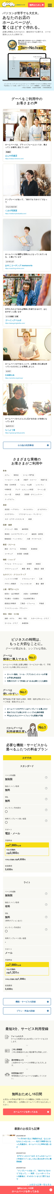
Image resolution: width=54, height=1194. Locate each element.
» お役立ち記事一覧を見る (39, 1184)
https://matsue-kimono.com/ (14, 158)
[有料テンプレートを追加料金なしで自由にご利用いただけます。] (46, 820)
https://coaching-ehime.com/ (14, 268)
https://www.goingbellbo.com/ (15, 323)
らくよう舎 (10, 429)
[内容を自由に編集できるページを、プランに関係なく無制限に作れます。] (46, 777)
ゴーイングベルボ (13, 320)
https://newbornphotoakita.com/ (15, 213)
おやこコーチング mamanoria (18, 265)
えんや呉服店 (11, 155)
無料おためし (36, 4)
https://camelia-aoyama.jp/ (14, 378)
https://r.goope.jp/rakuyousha (15, 433)
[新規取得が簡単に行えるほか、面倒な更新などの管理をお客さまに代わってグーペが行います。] (46, 788)
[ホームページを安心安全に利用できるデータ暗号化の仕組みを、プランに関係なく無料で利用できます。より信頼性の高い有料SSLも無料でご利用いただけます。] (46, 799)
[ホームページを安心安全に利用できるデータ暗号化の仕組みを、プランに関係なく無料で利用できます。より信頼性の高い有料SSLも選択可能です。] (46, 917)
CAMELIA (9, 375)
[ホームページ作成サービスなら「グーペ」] (13, 4)
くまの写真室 (11, 210)
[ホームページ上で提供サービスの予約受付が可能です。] (46, 810)
